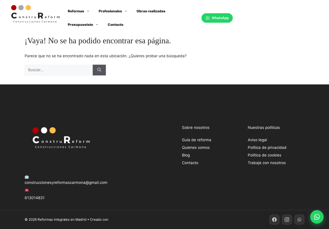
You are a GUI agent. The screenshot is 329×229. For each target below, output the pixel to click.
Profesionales (110, 11)
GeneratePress (121, 219)
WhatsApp (220, 18)
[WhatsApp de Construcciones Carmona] (299, 220)
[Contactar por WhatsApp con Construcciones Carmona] (317, 217)
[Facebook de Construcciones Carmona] (274, 220)
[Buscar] (99, 70)
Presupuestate (80, 24)
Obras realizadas (151, 11)
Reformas (76, 11)
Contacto (115, 24)
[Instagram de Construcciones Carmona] (287, 220)
